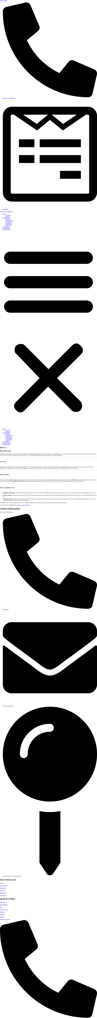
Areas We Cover (6, 228)
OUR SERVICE (6, 218)
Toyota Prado (9, 224)
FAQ (1, 907)
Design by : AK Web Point (23, 505)
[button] (48, 329)
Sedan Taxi (8, 225)
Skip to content (3, 0)
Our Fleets (2, 912)
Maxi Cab (8, 219)
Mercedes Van (9, 223)
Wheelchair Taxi (9, 220)
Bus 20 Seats (9, 221)
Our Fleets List (6, 227)
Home (4, 214)
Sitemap (2, 917)
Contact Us (8, 215)
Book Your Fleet (6, 229)
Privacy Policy (3, 902)
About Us (8, 216)
